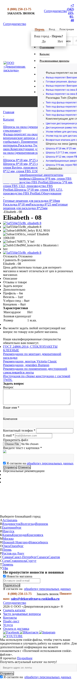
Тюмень (7, 564)
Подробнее (24, 658)
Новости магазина (19, 576)
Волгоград (28, 524)
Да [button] (44, 41)
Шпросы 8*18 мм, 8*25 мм (61, 148)
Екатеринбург (12, 527)
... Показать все (54, 168)
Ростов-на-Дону (13, 553)
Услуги (8, 625)
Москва (8, 538)
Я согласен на (40, 463)
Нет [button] (60, 41)
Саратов (54, 557)
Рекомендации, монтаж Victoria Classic (30, 361)
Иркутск (8, 531)
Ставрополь (18, 560)
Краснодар (19, 535)
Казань (7, 535)
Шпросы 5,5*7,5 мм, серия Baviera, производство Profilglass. (36, 165)
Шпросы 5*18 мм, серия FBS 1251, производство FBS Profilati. (33, 191)
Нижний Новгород (15, 542)
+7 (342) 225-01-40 (70, 13)
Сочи (6, 560)
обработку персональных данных (50, 463)
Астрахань (9, 520)
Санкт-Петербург (25, 557)
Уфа (5, 568)
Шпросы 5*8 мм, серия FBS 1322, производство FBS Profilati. (38, 186)
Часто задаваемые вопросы (22, 614)
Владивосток (11, 524)
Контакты (10, 617)
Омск (6, 546)
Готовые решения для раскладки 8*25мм (35, 206)
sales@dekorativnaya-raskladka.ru (35, 598)
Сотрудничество (55, 11)
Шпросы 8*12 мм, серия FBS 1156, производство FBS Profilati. (36, 171)
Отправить (7, 673)
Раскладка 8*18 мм (16, 204)
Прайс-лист (11, 621)
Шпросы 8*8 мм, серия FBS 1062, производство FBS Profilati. (37, 180)
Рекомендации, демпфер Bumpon (26, 365)
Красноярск (35, 535)
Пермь (6, 549)
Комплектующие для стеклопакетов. (36, 149)
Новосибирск (38, 542)
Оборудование (51, 193)
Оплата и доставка (16, 628)
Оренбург (17, 546)
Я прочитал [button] (8, 658)
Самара (7, 557)
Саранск (42, 557)
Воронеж (41, 524)
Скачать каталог (14, 610)
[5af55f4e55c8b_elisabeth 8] (22, 223)
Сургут (31, 560)
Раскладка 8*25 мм (43, 204)
